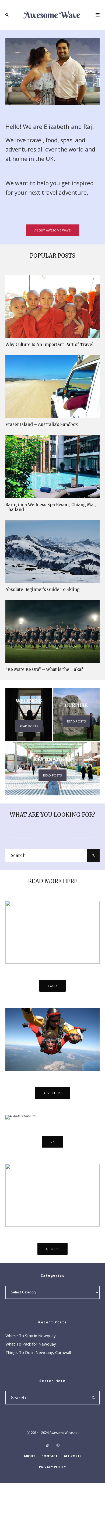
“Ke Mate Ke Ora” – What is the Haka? (44, 669)
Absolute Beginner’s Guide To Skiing (42, 589)
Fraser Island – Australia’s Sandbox (41, 424)
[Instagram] (47, 1445)
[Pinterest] (57, 1445)
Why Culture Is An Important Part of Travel (49, 344)
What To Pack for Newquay (30, 1344)
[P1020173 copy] (52, 386)
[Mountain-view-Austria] (52, 551)
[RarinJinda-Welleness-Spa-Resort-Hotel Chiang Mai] (52, 466)
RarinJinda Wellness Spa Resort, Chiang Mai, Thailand (50, 507)
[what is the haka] (52, 631)
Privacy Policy (52, 1467)
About (29, 1456)
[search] (93, 855)
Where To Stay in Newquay (30, 1335)
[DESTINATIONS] (52, 768)
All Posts (72, 1456)
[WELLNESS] (28, 714)
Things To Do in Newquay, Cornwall (38, 1352)
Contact (49, 1456)
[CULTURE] (76, 714)
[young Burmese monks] (52, 306)
